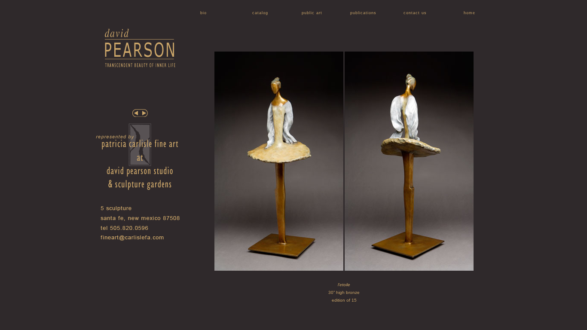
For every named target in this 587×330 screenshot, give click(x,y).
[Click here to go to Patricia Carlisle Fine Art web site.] (139, 196)
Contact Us (415, 13)
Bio (203, 13)
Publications (363, 13)
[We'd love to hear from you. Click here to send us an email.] (141, 239)
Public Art (312, 13)
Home (469, 13)
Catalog (260, 13)
